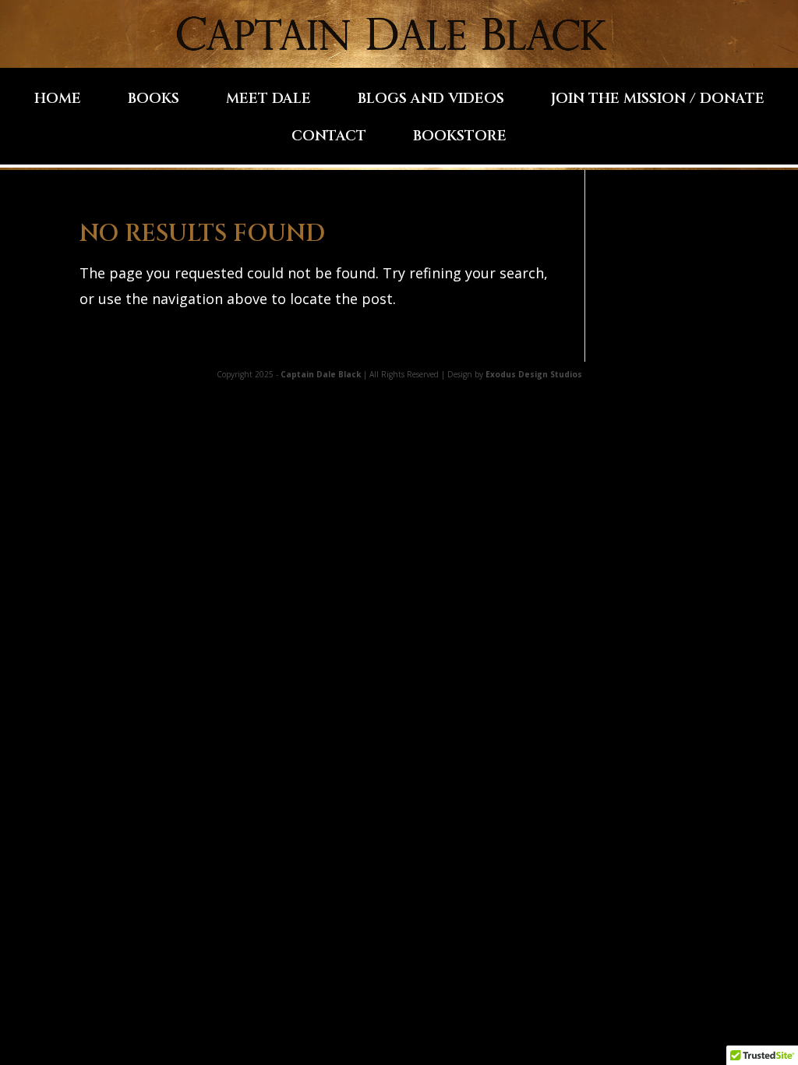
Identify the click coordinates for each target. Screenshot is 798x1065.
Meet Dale (268, 101)
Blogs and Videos (431, 101)
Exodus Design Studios (534, 374)
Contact (328, 138)
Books (153, 101)
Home (57, 101)
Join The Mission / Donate (657, 101)
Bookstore (460, 138)
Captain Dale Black (321, 374)
